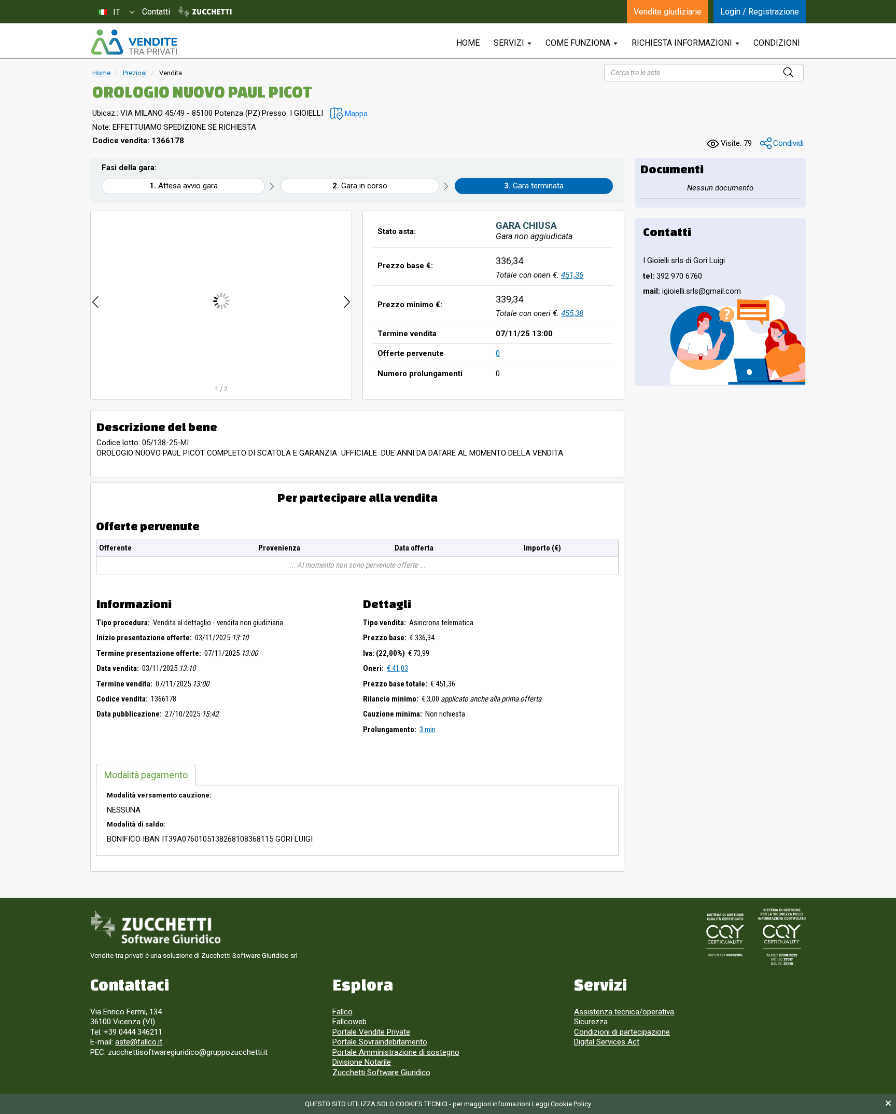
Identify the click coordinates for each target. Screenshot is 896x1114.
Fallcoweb (349, 1021)
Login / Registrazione (759, 12)
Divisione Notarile (361, 1062)
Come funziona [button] (578, 43)
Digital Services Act (606, 1042)
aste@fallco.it (138, 1042)
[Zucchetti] (205, 12)
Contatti (156, 12)
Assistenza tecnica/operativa (624, 1011)
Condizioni (776, 43)
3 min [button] (427, 729)
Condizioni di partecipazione (622, 1032)
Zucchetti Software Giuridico (381, 1072)
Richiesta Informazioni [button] (683, 43)
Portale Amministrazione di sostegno (395, 1052)
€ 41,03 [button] (397, 668)
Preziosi (135, 73)
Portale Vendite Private (371, 1032)
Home (101, 73)
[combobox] (116, 11)
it (116, 12)
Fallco (342, 1011)
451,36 (572, 275)
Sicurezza (591, 1021)
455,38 (572, 313)
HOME (468, 43)
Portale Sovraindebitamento (379, 1042)
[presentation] (95, 301)
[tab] (146, 775)
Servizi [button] (510, 43)
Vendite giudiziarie (668, 12)
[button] (349, 113)
